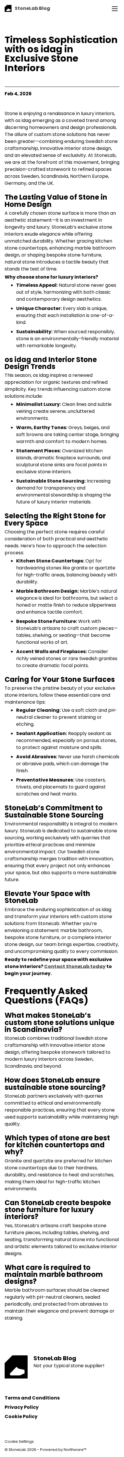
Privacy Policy (22, 1407)
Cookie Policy (21, 1416)
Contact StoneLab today (75, 966)
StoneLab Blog (54, 1358)
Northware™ (75, 1449)
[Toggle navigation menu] (114, 9)
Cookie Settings (19, 1441)
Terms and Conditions (32, 1398)
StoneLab (17, 1449)
